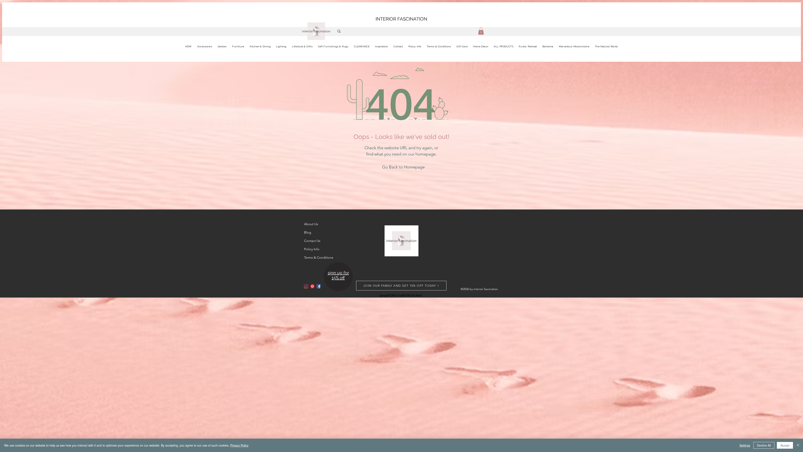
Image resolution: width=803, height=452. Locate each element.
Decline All (764, 445)
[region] (338, 276)
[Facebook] (319, 286)
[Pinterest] (312, 286)
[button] (481, 31)
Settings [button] (744, 445)
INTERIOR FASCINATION (401, 19)
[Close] (797, 445)
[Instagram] (306, 286)
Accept (784, 445)
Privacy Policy (239, 445)
